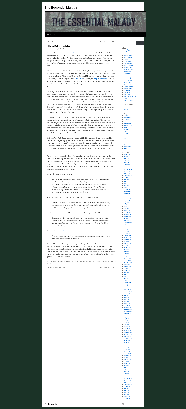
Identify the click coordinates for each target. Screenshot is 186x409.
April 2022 (126, 255)
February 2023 (127, 235)
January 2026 (127, 168)
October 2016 (127, 383)
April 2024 (126, 208)
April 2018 (126, 348)
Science (126, 141)
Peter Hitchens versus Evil (107, 42)
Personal (126, 133)
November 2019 (128, 311)
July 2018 (126, 342)
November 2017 (128, 357)
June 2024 (126, 204)
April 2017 (126, 371)
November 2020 (128, 288)
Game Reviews (128, 123)
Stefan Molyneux (128, 86)
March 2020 (127, 303)
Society (74, 261)
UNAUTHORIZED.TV (130, 96)
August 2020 (127, 293)
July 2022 (126, 249)
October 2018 (127, 336)
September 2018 (128, 338)
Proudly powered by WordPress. (132, 404)
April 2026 (126, 162)
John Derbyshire (128, 79)
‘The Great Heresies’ (79, 53)
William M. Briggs (128, 100)
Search (140, 43)
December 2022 (128, 239)
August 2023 (127, 224)
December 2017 (128, 355)
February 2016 (127, 398)
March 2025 (127, 187)
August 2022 (127, 247)
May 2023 (126, 230)
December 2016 (128, 379)
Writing (126, 148)
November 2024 (128, 195)
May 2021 (126, 276)
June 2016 (126, 390)
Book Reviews (127, 117)
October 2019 (127, 313)
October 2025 (127, 174)
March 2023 (127, 233)
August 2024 (127, 201)
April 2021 (126, 278)
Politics (63, 261)
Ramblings (126, 137)
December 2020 (128, 286)
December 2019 (128, 309)
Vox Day (126, 98)
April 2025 (126, 185)
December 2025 (128, 170)
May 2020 (126, 299)
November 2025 (128, 172)
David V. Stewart (128, 65)
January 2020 (127, 307)
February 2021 (127, 282)
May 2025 (126, 183)
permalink (50, 263)
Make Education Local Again (56, 42)
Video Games (127, 110)
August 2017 (127, 363)
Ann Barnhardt (127, 52)
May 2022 (126, 253)
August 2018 (127, 340)
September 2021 (128, 268)
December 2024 (128, 193)
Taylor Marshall (128, 88)
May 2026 (126, 160)
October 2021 (127, 266)
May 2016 (126, 392)
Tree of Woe (127, 94)
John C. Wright (128, 77)
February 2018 (127, 352)
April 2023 (126, 232)
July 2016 (126, 388)
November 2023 (128, 218)
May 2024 (126, 206)
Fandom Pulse (127, 73)
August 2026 (127, 154)
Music (125, 131)
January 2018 (127, 353)
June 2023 (126, 228)
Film (125, 108)
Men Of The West (128, 81)
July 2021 (126, 272)
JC (64, 49)
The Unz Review (128, 92)
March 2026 (127, 164)
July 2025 (126, 179)
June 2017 (126, 367)
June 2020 (126, 297)
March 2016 (127, 396)
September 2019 (128, 315)
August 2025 (127, 177)
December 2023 (128, 216)
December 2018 (128, 332)
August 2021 (127, 270)
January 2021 (127, 284)
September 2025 (128, 175)
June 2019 (126, 321)
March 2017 (127, 373)
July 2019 (126, 319)
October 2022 (127, 243)
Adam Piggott (127, 50)
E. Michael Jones (128, 69)
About (54, 34)
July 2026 (126, 156)
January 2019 (127, 330)
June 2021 (126, 274)
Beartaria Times (128, 55)
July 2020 (126, 295)
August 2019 (127, 317)
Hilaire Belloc (87, 261)
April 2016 (126, 394)
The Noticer (127, 90)
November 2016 (128, 381)
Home (49, 34)
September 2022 (128, 245)
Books (125, 106)
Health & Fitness (128, 125)
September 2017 (128, 361)
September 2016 (128, 384)
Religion (68, 261)
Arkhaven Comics (128, 54)
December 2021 (128, 263)
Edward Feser (78, 78)
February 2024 (127, 212)
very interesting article (101, 78)
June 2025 (126, 181)
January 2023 (127, 237)
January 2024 (127, 214)
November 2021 (128, 264)
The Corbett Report (129, 63)
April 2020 (126, 301)
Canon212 (126, 59)
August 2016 (127, 386)
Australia (126, 115)
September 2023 (128, 222)
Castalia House (127, 61)
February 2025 (127, 189)
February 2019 (127, 328)
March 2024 (127, 210)
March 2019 (127, 326)
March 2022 (127, 257)
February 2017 (127, 375)
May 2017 (126, 369)
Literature (126, 129)
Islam (93, 261)
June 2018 (126, 344)
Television (126, 144)
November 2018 (128, 334)
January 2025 (127, 191)
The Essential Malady (61, 7)
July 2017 (126, 365)
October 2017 (127, 359)
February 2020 (127, 305)
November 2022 (128, 241)
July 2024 (126, 203)
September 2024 (128, 199)
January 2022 (127, 261)
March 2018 (127, 350)
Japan (125, 127)
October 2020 (127, 290)
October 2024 (127, 197)
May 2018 (126, 346)
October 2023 (127, 220)
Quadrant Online (128, 83)
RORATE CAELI (128, 84)
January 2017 (127, 377)
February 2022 (127, 259)
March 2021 (127, 280)
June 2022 (126, 251)
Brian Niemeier (128, 57)
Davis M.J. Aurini (128, 67)
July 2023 (126, 226)
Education (126, 119)
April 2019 (126, 324)
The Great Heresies (101, 261)
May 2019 (126, 323)
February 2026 (127, 166)
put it (62, 231)
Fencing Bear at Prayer (129, 75)
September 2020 (128, 292)
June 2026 (126, 158)
